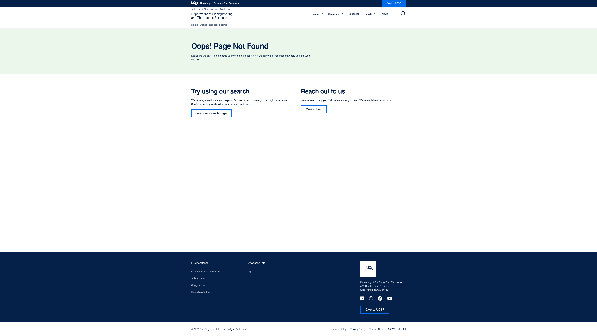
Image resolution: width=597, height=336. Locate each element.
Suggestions (198, 285)
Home (194, 24)
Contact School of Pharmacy (207, 271)
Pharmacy (209, 9)
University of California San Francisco (219, 4)
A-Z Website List (397, 329)
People (368, 13)
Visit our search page (211, 113)
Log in (250, 271)
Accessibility (339, 329)
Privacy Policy (358, 329)
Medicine (225, 9)
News (385, 14)
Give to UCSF (396, 4)
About (315, 13)
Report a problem (200, 292)
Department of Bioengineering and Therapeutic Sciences (212, 16)
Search (403, 14)
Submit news (198, 278)
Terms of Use (376, 329)
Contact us (316, 110)
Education (354, 14)
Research (333, 13)
